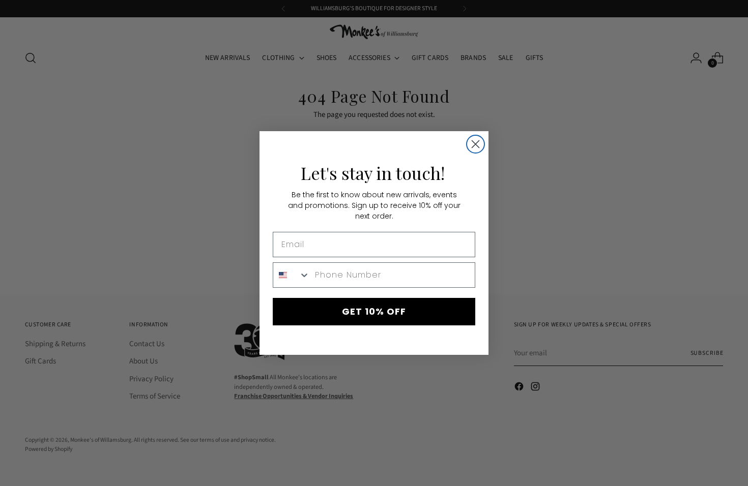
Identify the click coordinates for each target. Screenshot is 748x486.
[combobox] (291, 275)
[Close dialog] (475, 144)
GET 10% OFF (374, 311)
